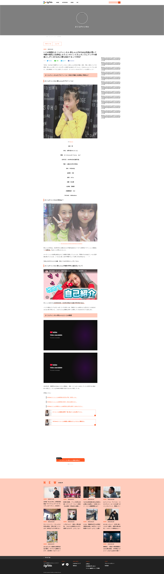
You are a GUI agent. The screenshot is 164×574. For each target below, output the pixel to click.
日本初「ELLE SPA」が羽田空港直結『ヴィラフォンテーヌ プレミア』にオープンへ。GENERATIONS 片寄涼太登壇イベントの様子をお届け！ (52, 506)
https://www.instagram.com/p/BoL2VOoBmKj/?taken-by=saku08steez (71, 243)
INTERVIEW (65, 2)
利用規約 (107, 565)
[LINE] (67, 564)
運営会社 (75, 565)
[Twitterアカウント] (63, 564)
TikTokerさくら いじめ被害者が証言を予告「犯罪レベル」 (62, 397)
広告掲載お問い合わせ (91, 566)
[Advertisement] (58, 444)
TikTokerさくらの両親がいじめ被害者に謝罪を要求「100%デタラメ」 (65, 406)
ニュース (57, 43)
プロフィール (48, 43)
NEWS (72, 2)
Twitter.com (71, 141)
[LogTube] (48, 2)
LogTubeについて (77, 563)
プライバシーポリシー (109, 563)
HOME (57, 2)
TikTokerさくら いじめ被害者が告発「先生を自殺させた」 (62, 402)
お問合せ (88, 563)
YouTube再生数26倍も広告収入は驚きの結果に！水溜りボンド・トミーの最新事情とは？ (92, 504)
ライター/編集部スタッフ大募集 (93, 568)
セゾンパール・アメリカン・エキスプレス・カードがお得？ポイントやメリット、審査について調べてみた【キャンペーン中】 (111, 506)
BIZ (77, 2)
